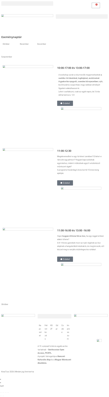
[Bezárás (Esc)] (8, 392)
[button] (27, 3)
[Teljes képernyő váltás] (3, 392)
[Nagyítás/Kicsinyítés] (1, 392)
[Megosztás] (6, 392)
